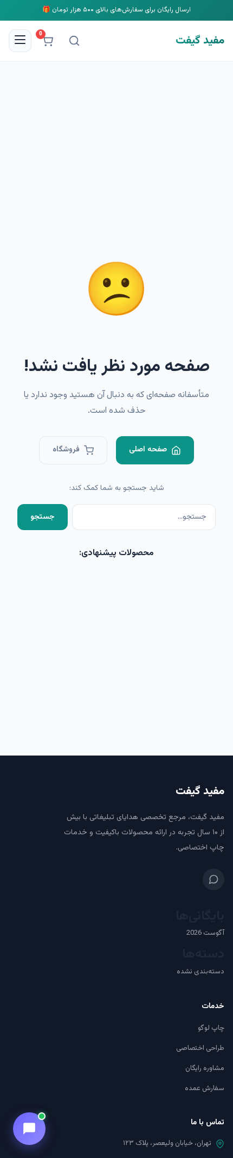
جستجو (42, 517)
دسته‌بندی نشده (200, 971)
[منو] (20, 40)
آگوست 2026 (205, 933)
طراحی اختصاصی (200, 1048)
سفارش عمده (204, 1088)
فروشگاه (66, 450)
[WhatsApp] (213, 879)
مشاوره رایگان (204, 1068)
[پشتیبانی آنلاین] (29, 1128)
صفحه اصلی (148, 450)
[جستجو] (74, 40)
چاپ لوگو (211, 1028)
